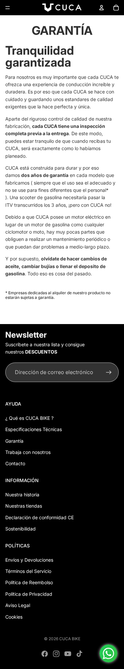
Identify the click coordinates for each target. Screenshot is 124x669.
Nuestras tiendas (23, 506)
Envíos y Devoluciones (29, 560)
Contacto (15, 463)
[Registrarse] (109, 372)
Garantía (14, 441)
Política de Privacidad (28, 594)
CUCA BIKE (69, 638)
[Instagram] (56, 654)
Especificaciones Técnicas (33, 429)
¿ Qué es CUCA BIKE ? (29, 418)
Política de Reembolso (29, 582)
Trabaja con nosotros (28, 452)
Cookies (13, 617)
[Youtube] (68, 654)
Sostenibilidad (20, 528)
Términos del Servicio (28, 571)
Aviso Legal (17, 605)
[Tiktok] (79, 654)
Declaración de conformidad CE (39, 517)
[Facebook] (45, 654)
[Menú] (7, 7)
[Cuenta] (101, 7)
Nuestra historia (22, 494)
